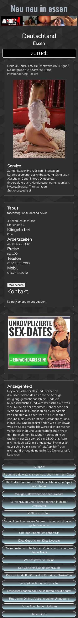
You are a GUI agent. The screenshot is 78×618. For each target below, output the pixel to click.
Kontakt (17, 291)
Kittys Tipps (39, 614)
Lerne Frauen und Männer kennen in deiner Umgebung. (39, 504)
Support (39, 467)
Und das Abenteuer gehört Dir (39, 533)
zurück (39, 53)
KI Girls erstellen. (39, 513)
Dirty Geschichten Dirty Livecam (39, 541)
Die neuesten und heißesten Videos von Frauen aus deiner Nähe (39, 550)
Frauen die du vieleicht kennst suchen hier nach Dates (39, 475)
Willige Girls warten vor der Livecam (39, 494)
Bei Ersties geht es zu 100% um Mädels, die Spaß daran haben (39, 484)
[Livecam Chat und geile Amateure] (39, 22)
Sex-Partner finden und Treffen (39, 583)
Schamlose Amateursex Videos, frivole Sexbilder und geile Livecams (39, 523)
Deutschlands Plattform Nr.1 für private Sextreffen (39, 575)
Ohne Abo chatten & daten (39, 606)
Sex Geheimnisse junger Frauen (39, 568)
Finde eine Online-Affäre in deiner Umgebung (39, 599)
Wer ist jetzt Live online (39, 560)
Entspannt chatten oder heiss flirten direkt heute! (39, 591)
